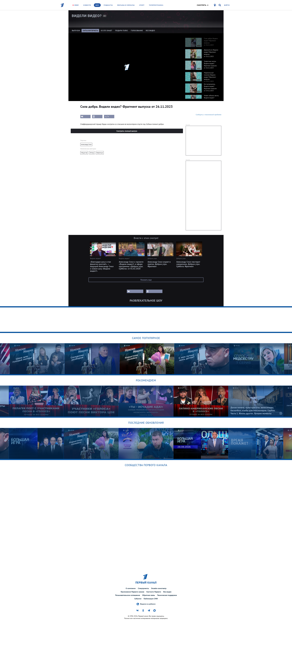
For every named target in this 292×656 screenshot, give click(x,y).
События (137, 598)
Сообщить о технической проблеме (208, 115)
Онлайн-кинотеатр (158, 588)
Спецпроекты (143, 588)
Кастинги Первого (153, 592)
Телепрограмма (156, 5)
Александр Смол (86, 144)
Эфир (76, 5)
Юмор (92, 153)
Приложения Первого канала (132, 592)
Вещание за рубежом (147, 604)
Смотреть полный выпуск (126, 131)
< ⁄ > (107, 116)
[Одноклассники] (97, 116)
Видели (87, 16)
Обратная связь (148, 595)
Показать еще (146, 280)
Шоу (97, 5)
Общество (84, 153)
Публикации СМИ (151, 598)
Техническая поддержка (167, 595)
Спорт (142, 5)
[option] (202, 41)
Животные (99, 153)
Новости (87, 5)
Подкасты (108, 5)
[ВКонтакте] (85, 116)
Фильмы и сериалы (126, 5)
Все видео (167, 592)
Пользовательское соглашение (127, 595)
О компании (131, 588)
